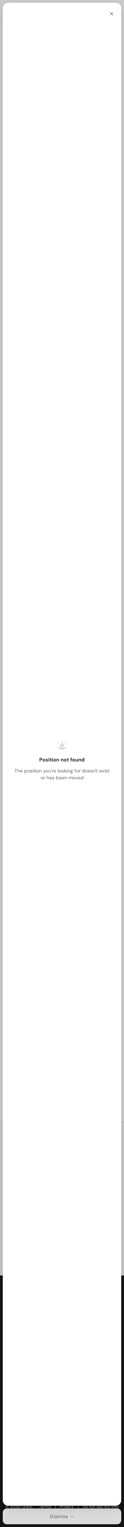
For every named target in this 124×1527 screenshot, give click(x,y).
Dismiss (59, 1516)
